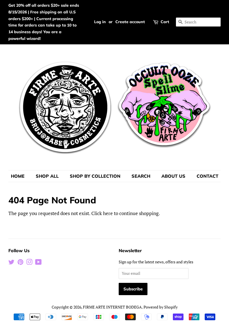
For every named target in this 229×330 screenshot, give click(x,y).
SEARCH (141, 176)
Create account (130, 21)
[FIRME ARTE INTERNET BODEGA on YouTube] (38, 263)
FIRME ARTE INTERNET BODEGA (112, 307)
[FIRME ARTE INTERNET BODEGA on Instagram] (29, 263)
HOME (18, 176)
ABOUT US (173, 176)
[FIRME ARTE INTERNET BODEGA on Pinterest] (20, 263)
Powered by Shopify (161, 307)
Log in (100, 21)
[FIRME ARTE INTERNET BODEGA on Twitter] (11, 263)
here (108, 213)
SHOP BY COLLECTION (95, 176)
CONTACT (207, 176)
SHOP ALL (47, 176)
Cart (165, 21)
